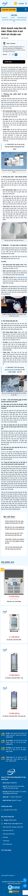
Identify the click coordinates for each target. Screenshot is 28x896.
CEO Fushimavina (7, 844)
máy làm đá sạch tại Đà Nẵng (12, 369)
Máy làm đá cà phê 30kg (14, 601)
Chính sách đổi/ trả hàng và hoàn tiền (13, 827)
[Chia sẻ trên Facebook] (9, 54)
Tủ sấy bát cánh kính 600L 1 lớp (14, 678)
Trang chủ (4, 17)
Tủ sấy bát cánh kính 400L (14, 639)
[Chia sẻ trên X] (13, 54)
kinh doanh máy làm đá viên (12, 71)
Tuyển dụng (6, 841)
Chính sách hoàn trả (8, 830)
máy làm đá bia (22, 277)
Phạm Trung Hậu (11, 43)
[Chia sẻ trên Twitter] (16, 54)
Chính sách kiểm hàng (8, 834)
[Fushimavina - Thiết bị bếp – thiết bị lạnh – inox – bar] (4, 3)
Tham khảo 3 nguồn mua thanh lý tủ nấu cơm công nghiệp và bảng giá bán (14, 541)
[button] (15, 3)
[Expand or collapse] (22, 62)
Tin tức (12, 17)
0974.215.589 (13, 810)
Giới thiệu (5, 837)
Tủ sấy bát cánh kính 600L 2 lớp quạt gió (14, 716)
